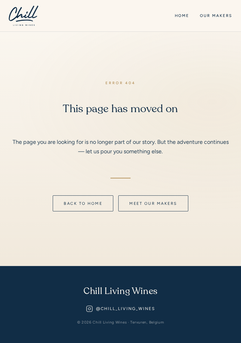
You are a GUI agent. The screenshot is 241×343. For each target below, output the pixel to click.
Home (182, 15)
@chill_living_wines (125, 308)
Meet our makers (153, 203)
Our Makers (216, 15)
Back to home (83, 203)
